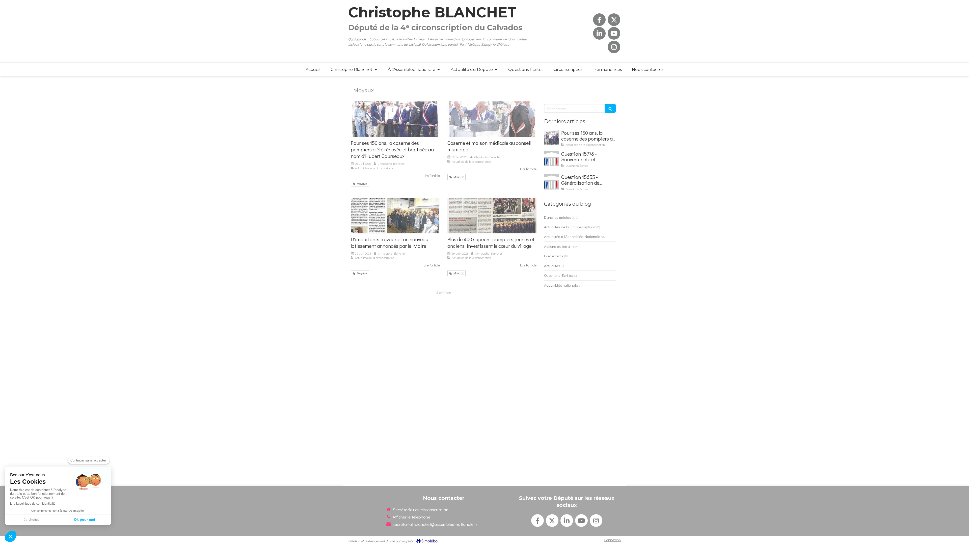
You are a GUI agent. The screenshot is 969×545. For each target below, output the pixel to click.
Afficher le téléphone (411, 517)
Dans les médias (557, 217)
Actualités (552, 265)
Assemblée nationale (561, 285)
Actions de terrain (558, 246)
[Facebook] (599, 19)
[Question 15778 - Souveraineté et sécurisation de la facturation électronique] (551, 158)
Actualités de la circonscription (569, 226)
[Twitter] (614, 19)
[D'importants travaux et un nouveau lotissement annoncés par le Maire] (395, 215)
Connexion (612, 539)
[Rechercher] (610, 108)
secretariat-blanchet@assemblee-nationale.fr (435, 524)
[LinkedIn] (599, 33)
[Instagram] (614, 47)
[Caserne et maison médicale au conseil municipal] (491, 119)
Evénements (553, 255)
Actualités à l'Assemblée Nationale (572, 236)
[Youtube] (614, 33)
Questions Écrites (558, 275)
